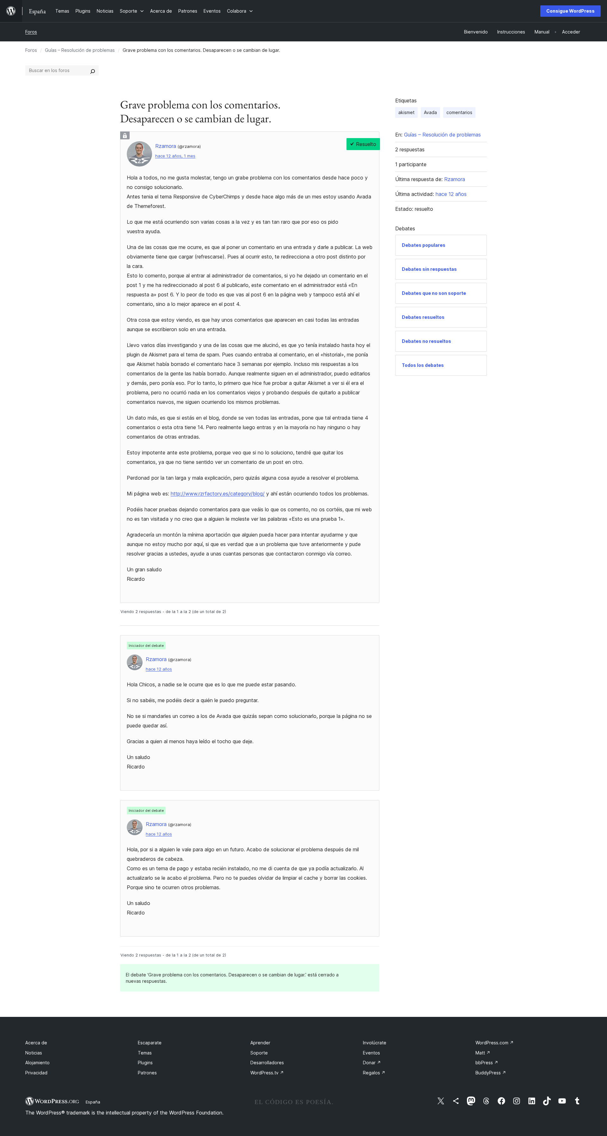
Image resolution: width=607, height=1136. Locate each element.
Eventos (371, 1052)
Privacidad (36, 1072)
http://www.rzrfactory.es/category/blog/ (218, 493)
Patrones (147, 1072)
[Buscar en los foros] (93, 70)
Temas (145, 1052)
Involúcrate (374, 1042)
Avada (430, 112)
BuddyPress (490, 1072)
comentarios (459, 112)
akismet (406, 112)
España (93, 1101)
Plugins (145, 1062)
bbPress (486, 1062)
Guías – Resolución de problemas (80, 50)
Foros (31, 31)
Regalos (374, 1072)
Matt (482, 1052)
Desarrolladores (267, 1062)
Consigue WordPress (570, 11)
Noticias (33, 1052)
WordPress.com (494, 1042)
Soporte (259, 1052)
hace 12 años (159, 669)
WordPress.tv (267, 1072)
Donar (372, 1062)
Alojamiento (37, 1062)
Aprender (260, 1042)
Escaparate (150, 1042)
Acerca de (36, 1042)
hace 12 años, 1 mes (175, 156)
